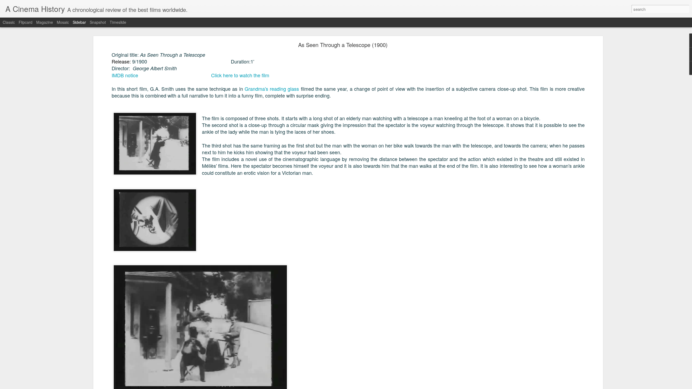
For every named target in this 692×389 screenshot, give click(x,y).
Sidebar (79, 22)
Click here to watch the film (240, 75)
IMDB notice (125, 75)
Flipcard (25, 22)
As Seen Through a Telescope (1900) (343, 45)
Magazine (44, 22)
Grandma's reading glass (272, 88)
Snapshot (98, 22)
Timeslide (118, 22)
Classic (9, 22)
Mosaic (63, 22)
